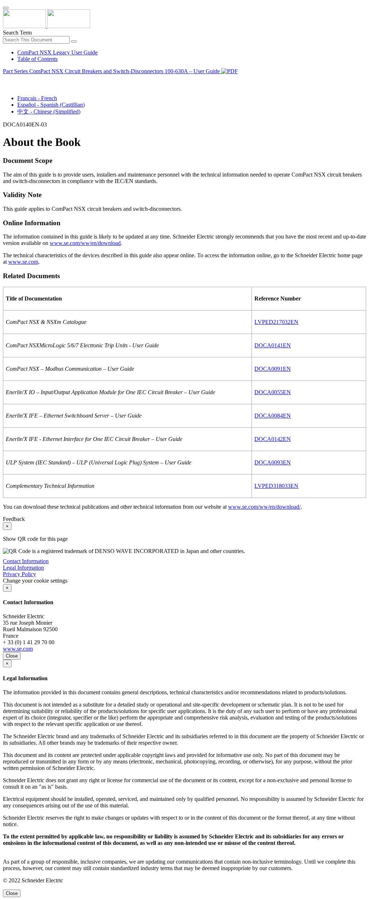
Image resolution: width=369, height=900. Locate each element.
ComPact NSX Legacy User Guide (57, 52)
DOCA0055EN (272, 392)
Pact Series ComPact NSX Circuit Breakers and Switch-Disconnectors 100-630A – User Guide (112, 71)
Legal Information (23, 568)
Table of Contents (37, 59)
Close (12, 656)
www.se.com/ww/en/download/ (264, 507)
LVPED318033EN (276, 486)
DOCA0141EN (272, 345)
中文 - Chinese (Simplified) (48, 111)
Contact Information (26, 561)
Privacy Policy (19, 574)
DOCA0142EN (272, 439)
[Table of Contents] (6, 79)
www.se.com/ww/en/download (85, 243)
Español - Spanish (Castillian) (51, 105)
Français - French (37, 98)
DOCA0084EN (272, 416)
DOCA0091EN (272, 369)
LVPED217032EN (276, 322)
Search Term (17, 33)
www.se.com (23, 262)
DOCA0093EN (272, 462)
